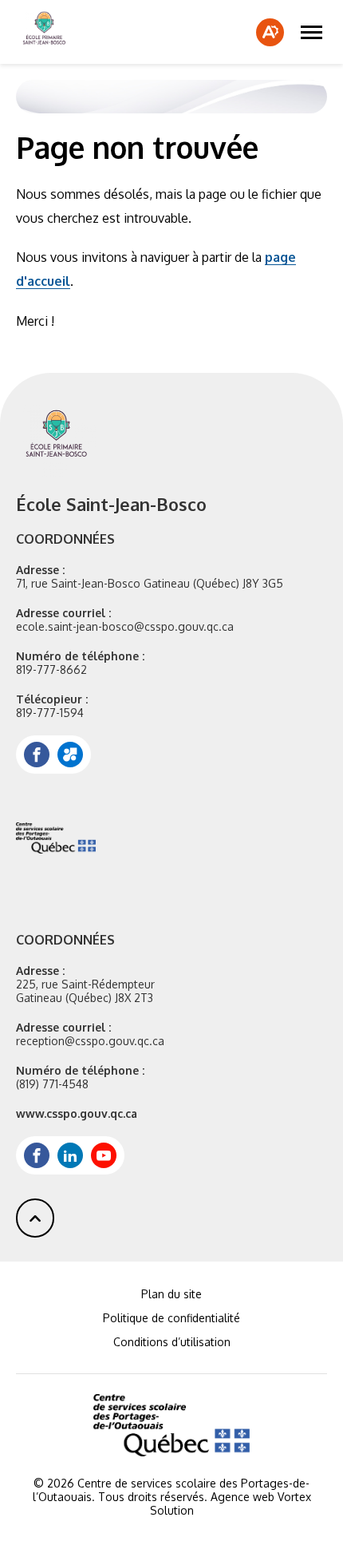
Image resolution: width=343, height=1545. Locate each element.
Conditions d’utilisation (172, 1342)
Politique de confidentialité (171, 1318)
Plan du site (171, 1294)
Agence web (242, 1496)
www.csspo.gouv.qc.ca (76, 1113)
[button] (311, 32)
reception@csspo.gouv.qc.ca (90, 1041)
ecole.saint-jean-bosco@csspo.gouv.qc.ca (125, 626)
